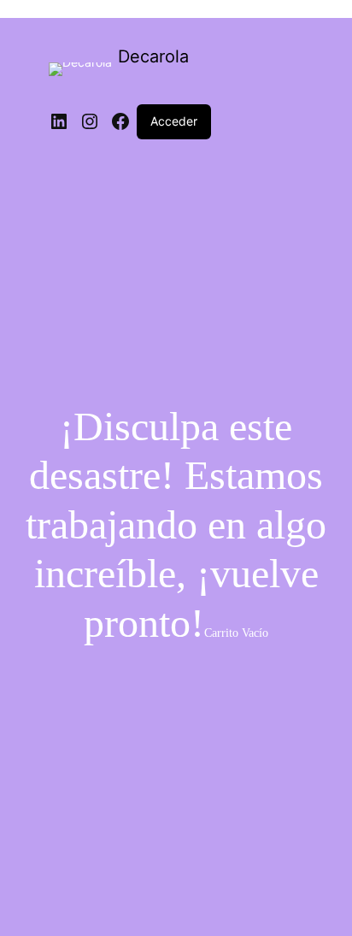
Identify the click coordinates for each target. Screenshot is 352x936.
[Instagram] (89, 121)
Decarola (153, 56)
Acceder (173, 121)
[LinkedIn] (59, 121)
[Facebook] (120, 121)
